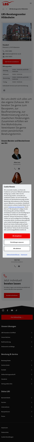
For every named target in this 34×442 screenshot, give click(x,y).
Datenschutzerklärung (13, 254)
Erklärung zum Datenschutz (16, 207)
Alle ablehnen (17, 248)
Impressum (24, 254)
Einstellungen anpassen (17, 242)
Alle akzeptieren (17, 236)
